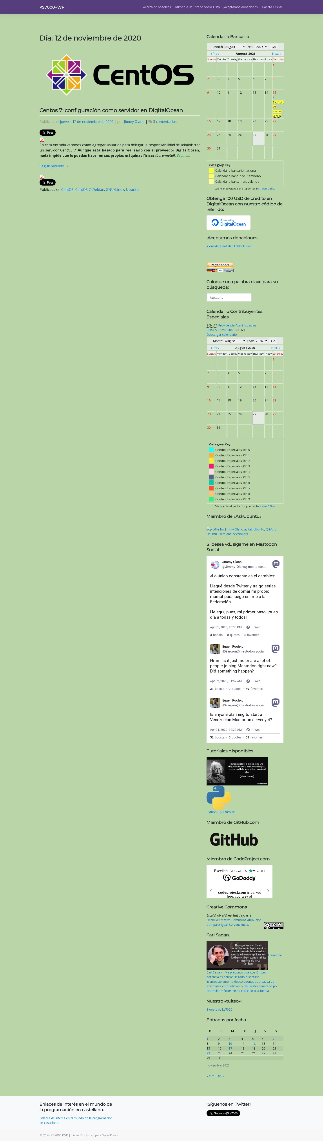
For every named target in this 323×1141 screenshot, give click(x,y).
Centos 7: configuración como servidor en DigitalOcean (111, 110)
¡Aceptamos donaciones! (240, 7)
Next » (276, 53)
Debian (98, 189)
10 (230, 1043)
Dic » (220, 1076)
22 (208, 1053)
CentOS (67, 189)
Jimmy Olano (134, 121)
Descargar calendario (222, 334)
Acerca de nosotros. (157, 7)
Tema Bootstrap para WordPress (94, 1135)
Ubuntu (132, 189)
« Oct (210, 1076)
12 (254, 1043)
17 (230, 1048)
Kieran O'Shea (267, 188)
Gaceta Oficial (272, 7)
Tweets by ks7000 (219, 1009)
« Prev (214, 53)
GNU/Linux (115, 189)
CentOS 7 (83, 189)
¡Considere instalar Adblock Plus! (229, 246)
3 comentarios (165, 121)
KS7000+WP (52, 7)
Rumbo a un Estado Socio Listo (197, 7)
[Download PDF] (42, 139)
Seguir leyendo (54, 166)
